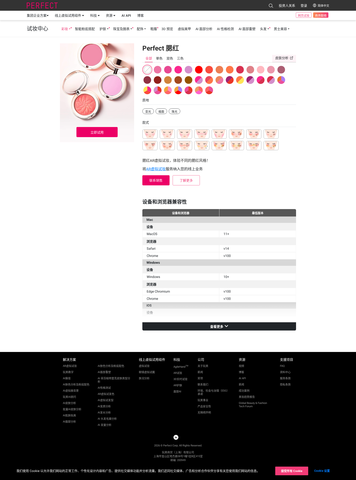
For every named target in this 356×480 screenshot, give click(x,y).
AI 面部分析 (204, 29)
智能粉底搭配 (85, 29)
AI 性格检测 (225, 29)
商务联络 (321, 15)
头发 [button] (263, 29)
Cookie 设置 (322, 470)
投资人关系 (287, 6)
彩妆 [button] (64, 29)
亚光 (148, 111)
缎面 (161, 111)
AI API (126, 16)
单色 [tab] (159, 58)
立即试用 (97, 132)
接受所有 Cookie (292, 471)
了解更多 (186, 180)
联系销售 (156, 180)
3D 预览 (167, 29)
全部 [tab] (148, 58)
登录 (304, 6)
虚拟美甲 (184, 29)
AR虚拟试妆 (156, 169)
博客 (140, 16)
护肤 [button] (103, 29)
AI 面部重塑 (247, 29)
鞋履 (153, 29)
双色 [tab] (169, 58)
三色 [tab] (180, 58)
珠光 (174, 111)
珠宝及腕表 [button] (121, 29)
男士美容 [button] (280, 29)
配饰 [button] (140, 29)
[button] (270, 5)
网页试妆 (303, 15)
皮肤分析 (281, 58)
